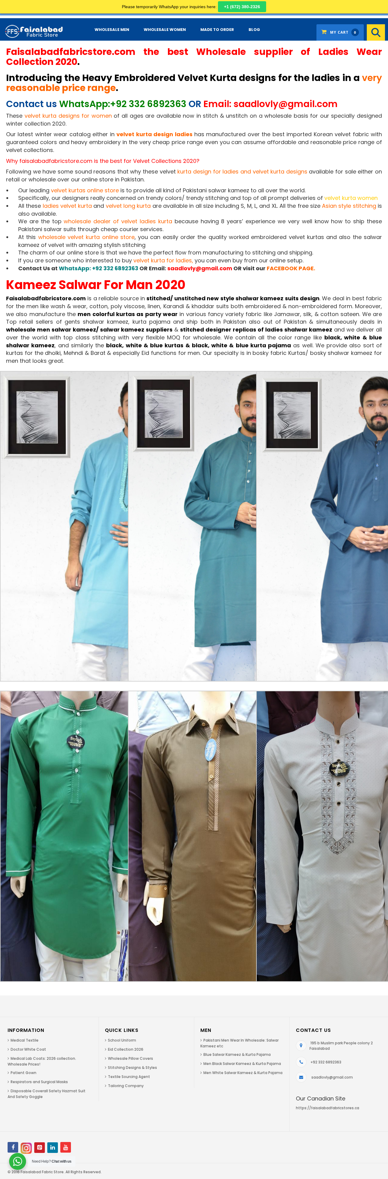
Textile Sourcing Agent (129, 1076)
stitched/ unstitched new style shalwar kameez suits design (232, 298)
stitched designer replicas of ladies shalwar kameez (256, 329)
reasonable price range (61, 87)
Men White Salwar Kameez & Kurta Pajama (243, 1072)
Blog (254, 29)
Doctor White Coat (28, 1049)
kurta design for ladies (208, 171)
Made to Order (217, 29)
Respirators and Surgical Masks (39, 1081)
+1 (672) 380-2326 (242, 6)
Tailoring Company (126, 1085)
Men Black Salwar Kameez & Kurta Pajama (242, 1063)
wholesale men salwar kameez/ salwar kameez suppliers (89, 329)
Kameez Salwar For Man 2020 (96, 284)
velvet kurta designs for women (68, 116)
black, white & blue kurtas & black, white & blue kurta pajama (198, 345)
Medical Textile (24, 1040)
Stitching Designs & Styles (132, 1067)
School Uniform (122, 1040)
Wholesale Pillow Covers (130, 1058)
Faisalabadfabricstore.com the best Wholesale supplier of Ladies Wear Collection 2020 (194, 56)
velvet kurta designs (280, 171)
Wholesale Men (112, 29)
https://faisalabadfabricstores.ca (327, 1107)
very (194, 77)
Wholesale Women (165, 29)
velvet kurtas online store (85, 190)
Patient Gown (23, 1072)
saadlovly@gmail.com (199, 268)
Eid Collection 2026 (125, 1049)
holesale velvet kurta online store (89, 237)
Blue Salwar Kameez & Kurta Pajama (237, 1054)
